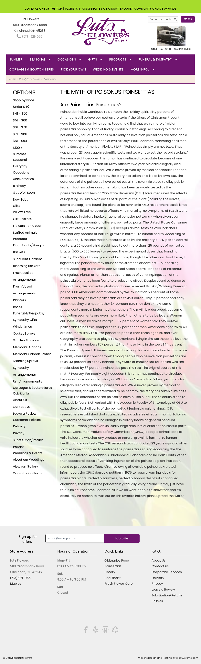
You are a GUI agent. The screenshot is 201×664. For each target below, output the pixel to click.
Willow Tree (22, 212)
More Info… (140, 69)
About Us (20, 400)
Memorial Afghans (27, 347)
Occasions (67, 59)
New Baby (20, 199)
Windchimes (22, 326)
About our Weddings (28, 459)
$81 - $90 (20, 141)
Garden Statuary (26, 340)
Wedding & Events (108, 69)
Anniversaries (23, 179)
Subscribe (122, 538)
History (109, 572)
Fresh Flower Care (118, 583)
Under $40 (21, 106)
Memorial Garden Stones (32, 354)
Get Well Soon (24, 192)
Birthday (19, 186)
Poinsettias (112, 566)
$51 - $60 (20, 120)
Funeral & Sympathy (155, 59)
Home (12, 79)
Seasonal (37, 59)
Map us (15, 583)
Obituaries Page (116, 560)
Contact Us (21, 406)
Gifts (92, 59)
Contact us (160, 566)
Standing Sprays (25, 361)
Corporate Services (167, 572)
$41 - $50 (20, 113)
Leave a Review (24, 413)
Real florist (112, 578)
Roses (17, 307)
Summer (16, 59)
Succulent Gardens (27, 259)
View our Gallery (25, 466)
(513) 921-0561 (32, 36)
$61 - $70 (20, 127)
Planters (19, 300)
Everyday (20, 166)
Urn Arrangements (27, 381)
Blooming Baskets (26, 266)
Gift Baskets (22, 219)
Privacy (18, 433)
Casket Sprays (24, 333)
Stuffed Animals (25, 232)
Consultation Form (27, 473)
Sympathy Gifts (25, 320)
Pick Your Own (73, 69)
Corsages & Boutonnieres (31, 69)
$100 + (18, 148)
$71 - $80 (20, 134)
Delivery (19, 426)
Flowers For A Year (27, 225)
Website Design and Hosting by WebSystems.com (168, 657)
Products (117, 59)
